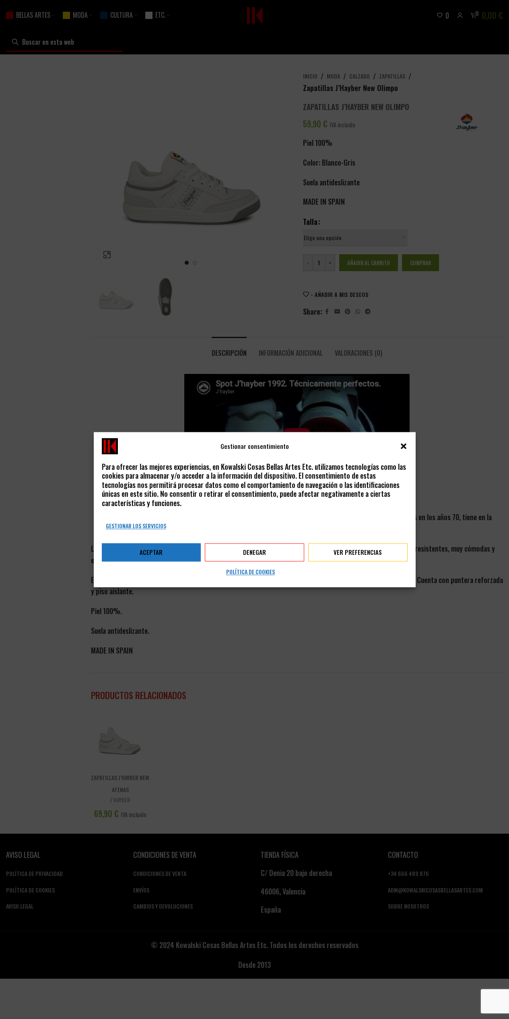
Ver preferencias (358, 552)
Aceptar (151, 552)
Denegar (254, 552)
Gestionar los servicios (136, 525)
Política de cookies (250, 571)
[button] (404, 446)
